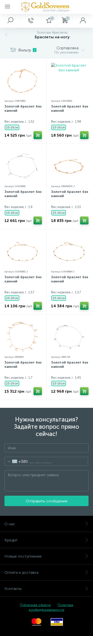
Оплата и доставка (21, 572)
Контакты (13, 588)
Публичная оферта (35, 605)
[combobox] (16, 461)
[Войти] (82, 21)
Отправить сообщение (46, 501)
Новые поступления (22, 556)
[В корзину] (37, 135)
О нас (9, 524)
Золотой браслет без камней (23, 108)
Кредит (11, 540)
